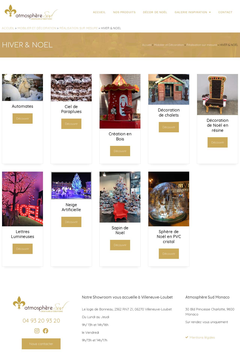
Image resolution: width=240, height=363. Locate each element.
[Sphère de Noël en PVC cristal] (168, 225)
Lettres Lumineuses (22, 234)
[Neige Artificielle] (71, 198)
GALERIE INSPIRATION (191, 12)
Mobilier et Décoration (37, 28)
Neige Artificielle (71, 207)
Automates (22, 106)
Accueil (8, 28)
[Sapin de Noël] (120, 221)
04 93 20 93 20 (41, 320)
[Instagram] (37, 331)
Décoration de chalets (169, 112)
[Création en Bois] (120, 127)
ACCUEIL (99, 12)
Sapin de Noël (120, 230)
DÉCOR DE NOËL (155, 12)
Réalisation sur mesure (79, 28)
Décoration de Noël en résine (217, 125)
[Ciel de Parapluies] (71, 100)
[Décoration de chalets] (168, 103)
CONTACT (225, 12)
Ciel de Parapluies (71, 109)
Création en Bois (120, 136)
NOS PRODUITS (124, 12)
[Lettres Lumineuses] (22, 225)
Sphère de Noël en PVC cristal (169, 236)
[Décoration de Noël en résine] (217, 114)
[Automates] (22, 100)
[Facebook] (45, 331)
